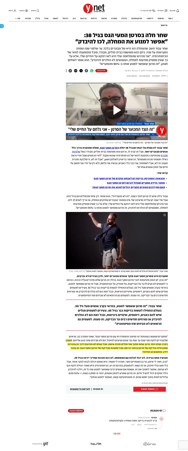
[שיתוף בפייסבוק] (86, 70)
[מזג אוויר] (153, 11)
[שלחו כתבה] (75, 70)
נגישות (21, 10)
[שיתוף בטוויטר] (81, 70)
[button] (141, 10)
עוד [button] (18, 19)
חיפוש (33, 10)
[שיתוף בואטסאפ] (91, 70)
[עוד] (66, 70)
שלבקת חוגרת (132, 76)
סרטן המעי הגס (144, 76)
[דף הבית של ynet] (94, 13)
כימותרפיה (156, 76)
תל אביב (146, 10)
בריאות (164, 25)
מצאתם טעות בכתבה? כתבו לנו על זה (155, 383)
